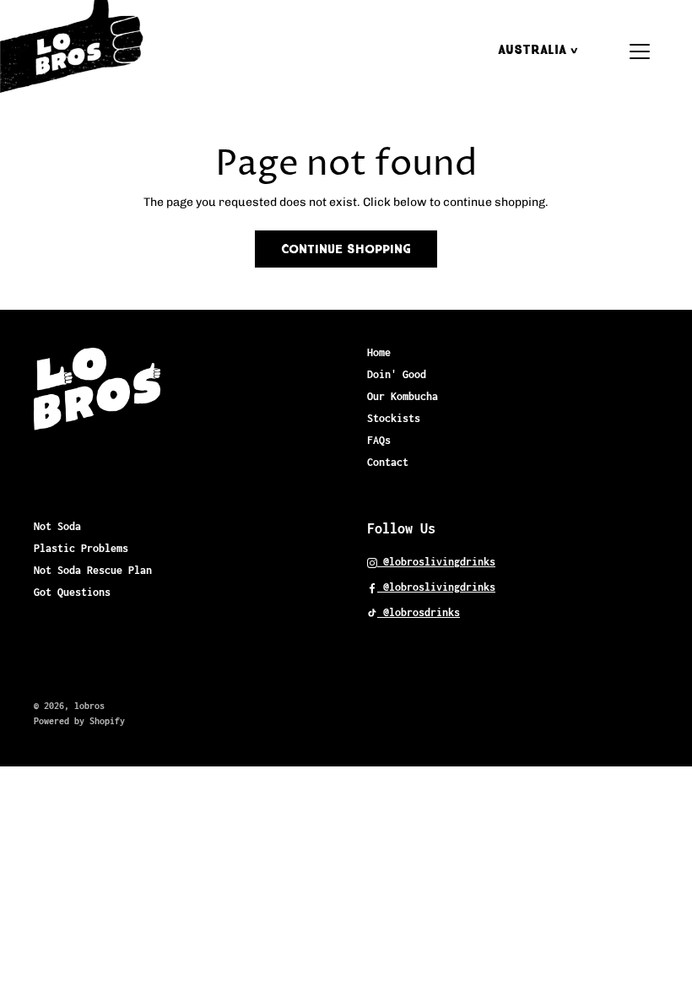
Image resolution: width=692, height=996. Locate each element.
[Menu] (639, 51)
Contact (387, 462)
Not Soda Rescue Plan (93, 570)
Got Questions (72, 592)
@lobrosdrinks (418, 612)
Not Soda (57, 526)
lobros (89, 706)
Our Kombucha (402, 396)
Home (379, 352)
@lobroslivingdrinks (436, 561)
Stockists (393, 418)
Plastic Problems (81, 548)
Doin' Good (396, 374)
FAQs (379, 440)
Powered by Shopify (79, 721)
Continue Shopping (346, 249)
